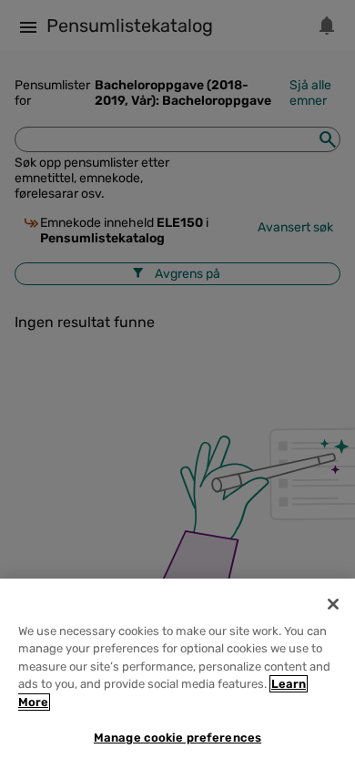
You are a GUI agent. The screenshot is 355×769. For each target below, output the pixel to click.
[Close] (333, 604)
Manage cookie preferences (177, 737)
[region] (177, 674)
